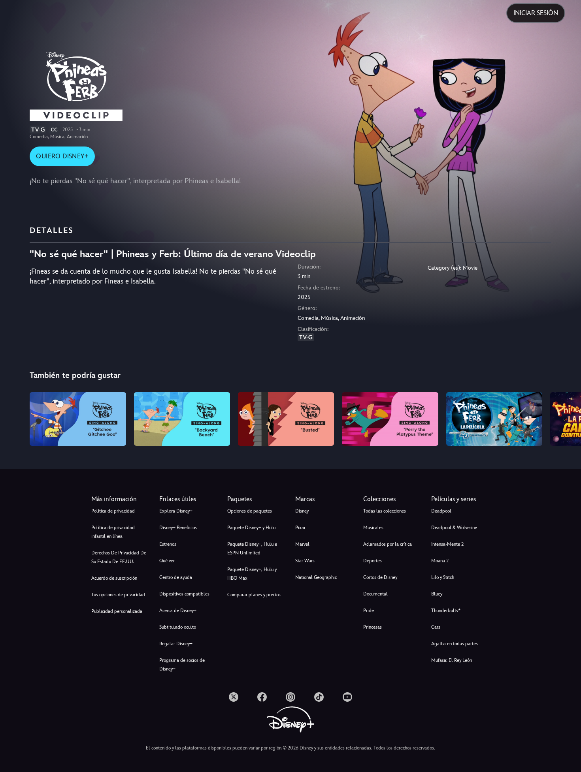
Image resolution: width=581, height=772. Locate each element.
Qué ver (167, 561)
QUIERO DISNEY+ (62, 156)
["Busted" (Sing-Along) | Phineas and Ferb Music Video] (286, 419)
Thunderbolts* (445, 610)
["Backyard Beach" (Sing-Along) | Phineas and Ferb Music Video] (182, 419)
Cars (435, 627)
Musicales (373, 527)
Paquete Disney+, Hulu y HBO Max (252, 574)
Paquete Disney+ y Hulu (251, 527)
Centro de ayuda (175, 577)
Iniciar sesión (535, 13)
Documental (375, 594)
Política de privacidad (113, 511)
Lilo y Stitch (442, 577)
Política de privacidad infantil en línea (113, 532)
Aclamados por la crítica (387, 544)
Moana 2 (440, 561)
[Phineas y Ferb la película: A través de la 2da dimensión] (494, 419)
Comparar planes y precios (254, 594)
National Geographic (316, 577)
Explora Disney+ (175, 511)
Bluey (436, 594)
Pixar (300, 527)
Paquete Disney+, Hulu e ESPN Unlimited (252, 548)
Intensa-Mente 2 (447, 544)
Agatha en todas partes (454, 643)
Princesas (372, 627)
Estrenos (167, 544)
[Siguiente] (566, 418)
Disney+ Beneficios (178, 527)
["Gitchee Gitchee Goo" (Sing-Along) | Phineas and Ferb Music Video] (78, 419)
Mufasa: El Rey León (451, 660)
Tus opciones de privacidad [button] (118, 594)
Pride (368, 610)
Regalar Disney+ (175, 643)
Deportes (372, 561)
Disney (302, 511)
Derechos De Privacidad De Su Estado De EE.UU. (118, 557)
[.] (233, 697)
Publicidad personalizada (116, 611)
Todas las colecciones (384, 511)
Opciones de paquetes (249, 511)
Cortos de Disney (380, 577)
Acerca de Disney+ (177, 610)
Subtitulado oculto (177, 627)
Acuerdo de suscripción (114, 578)
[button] (188, 499)
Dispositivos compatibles (184, 594)
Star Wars (305, 561)
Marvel (302, 544)
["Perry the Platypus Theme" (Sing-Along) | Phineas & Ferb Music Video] (390, 419)
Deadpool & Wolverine (454, 527)
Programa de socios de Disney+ (182, 664)
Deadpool (441, 511)
